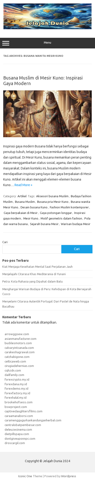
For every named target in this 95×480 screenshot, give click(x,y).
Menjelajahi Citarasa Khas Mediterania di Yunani (34, 274)
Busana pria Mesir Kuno (52, 201)
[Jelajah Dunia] (47, 28)
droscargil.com (15, 443)
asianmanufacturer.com (20, 338)
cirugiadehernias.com (19, 366)
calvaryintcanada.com (19, 348)
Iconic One (25, 476)
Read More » (23, 185)
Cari (5, 242)
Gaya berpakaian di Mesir (21, 212)
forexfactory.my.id (17, 393)
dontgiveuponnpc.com (20, 438)
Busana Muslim (25, 201)
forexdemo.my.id (16, 388)
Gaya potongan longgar (56, 212)
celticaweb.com (15, 361)
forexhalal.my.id (16, 397)
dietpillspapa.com (17, 434)
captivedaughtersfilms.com (23, 411)
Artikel (22, 196)
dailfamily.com (14, 375)
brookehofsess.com (19, 402)
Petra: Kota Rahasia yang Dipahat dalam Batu (32, 281)
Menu (47, 42)
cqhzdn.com (13, 370)
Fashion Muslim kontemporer (69, 207)
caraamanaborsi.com (19, 416)
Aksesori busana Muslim (52, 196)
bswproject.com (16, 407)
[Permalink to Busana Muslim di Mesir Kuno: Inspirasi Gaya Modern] (47, 136)
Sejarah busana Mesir (44, 224)
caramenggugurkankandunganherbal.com (33, 420)
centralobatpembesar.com (23, 425)
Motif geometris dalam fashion (61, 218)
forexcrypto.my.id (17, 379)
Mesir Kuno (30, 218)
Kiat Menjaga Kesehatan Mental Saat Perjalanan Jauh (37, 266)
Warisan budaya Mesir (75, 224)
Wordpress (68, 476)
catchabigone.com (17, 357)
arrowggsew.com (17, 334)
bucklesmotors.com (18, 343)
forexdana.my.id (16, 384)
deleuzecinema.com (18, 429)
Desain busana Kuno (34, 207)
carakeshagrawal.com (20, 352)
